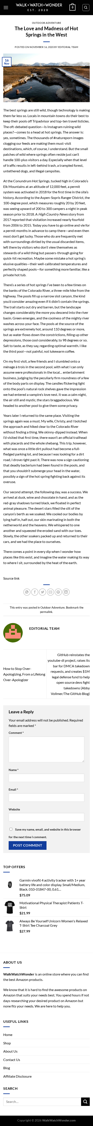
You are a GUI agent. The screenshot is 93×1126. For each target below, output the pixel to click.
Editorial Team (68, 47)
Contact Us (11, 1060)
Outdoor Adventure (46, 22)
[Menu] (5, 7)
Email (13, 789)
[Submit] (85, 1101)
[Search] (86, 7)
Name (14, 770)
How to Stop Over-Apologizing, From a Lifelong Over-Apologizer (24, 674)
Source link (11, 578)
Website (14, 809)
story (72, 214)
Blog (6, 1068)
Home (7, 1034)
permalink (46, 612)
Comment (16, 732)
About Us (10, 1051)
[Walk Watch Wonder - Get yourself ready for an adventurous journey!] (39, 7)
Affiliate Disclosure (17, 1076)
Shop (7, 1043)
